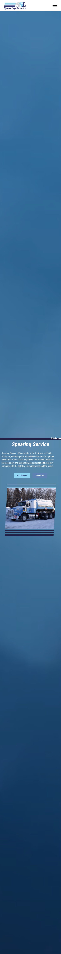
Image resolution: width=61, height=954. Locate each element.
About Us (40, 475)
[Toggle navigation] (55, 5)
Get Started (22, 475)
